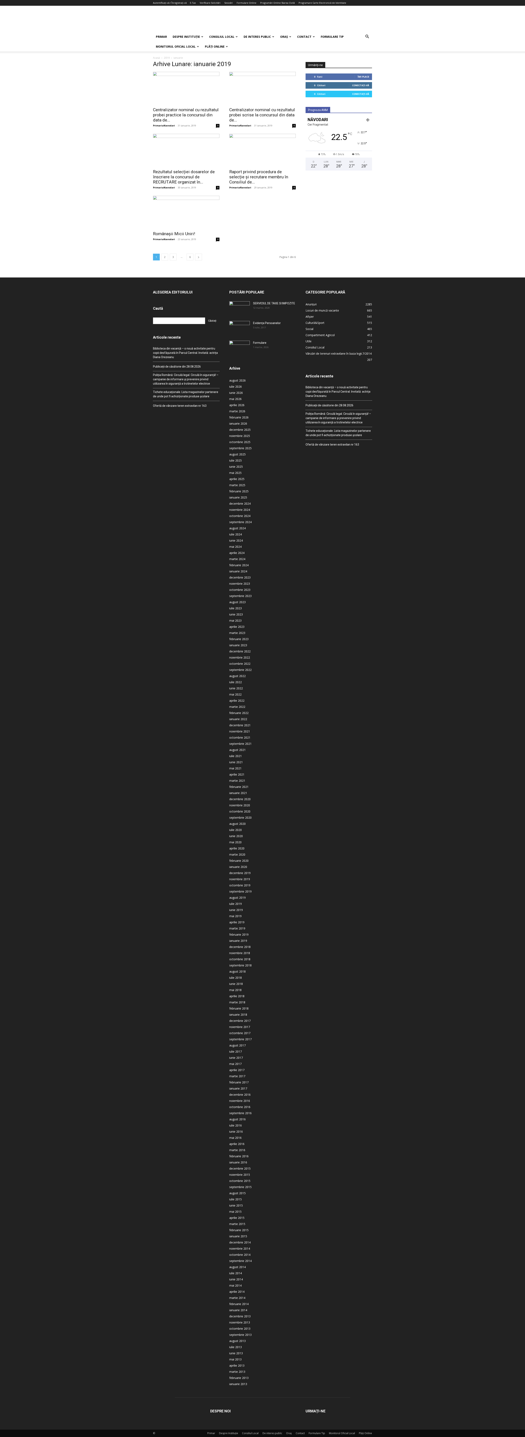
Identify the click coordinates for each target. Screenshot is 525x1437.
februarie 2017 (239, 1082)
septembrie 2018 (240, 965)
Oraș (284, 37)
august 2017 (237, 1045)
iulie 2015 (235, 1199)
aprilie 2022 (236, 700)
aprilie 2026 (236, 405)
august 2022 (237, 676)
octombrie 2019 (239, 885)
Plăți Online (215, 46)
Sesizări (228, 2)
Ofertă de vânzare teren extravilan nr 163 (180, 405)
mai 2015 (235, 1212)
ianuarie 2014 (238, 1310)
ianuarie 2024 (238, 571)
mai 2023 (235, 620)
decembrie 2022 (240, 651)
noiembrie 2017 (239, 1027)
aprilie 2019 (236, 922)
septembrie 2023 (240, 596)
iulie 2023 (235, 608)
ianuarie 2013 (238, 1384)
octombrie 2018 (239, 959)
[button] (367, 37)
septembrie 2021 (240, 744)
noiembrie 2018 (239, 953)
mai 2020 (235, 842)
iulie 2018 (235, 978)
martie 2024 (237, 559)
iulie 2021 (235, 756)
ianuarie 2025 (238, 497)
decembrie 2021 (240, 725)
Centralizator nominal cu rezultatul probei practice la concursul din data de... (186, 115)
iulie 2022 (235, 682)
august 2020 (237, 824)
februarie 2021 (239, 787)
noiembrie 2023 (239, 584)
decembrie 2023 (240, 577)
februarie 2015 (239, 1230)
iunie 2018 (236, 984)
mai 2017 (235, 1064)
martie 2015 (237, 1224)
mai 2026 (235, 399)
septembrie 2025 (240, 448)
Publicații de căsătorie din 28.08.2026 (177, 366)
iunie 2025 (236, 467)
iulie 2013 (235, 1347)
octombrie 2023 (239, 590)
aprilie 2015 (236, 1218)
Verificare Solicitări (210, 2)
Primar (161, 37)
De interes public (257, 37)
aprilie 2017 (236, 1070)
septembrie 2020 (240, 817)
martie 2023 (237, 633)
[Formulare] (239, 348)
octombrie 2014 (239, 1255)
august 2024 (237, 528)
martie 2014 (237, 1298)
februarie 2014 (239, 1304)
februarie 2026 (239, 417)
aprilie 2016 (236, 1144)
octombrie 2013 (239, 1328)
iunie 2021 (236, 762)
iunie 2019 (236, 910)
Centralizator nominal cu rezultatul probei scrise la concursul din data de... (262, 115)
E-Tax (193, 2)
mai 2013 (235, 1359)
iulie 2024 (235, 534)
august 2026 (237, 380)
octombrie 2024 (239, 516)
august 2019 (237, 898)
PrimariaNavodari (164, 125)
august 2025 (237, 454)
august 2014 (237, 1267)
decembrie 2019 (240, 873)
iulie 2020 (235, 830)
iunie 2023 (236, 614)
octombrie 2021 (239, 737)
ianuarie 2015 (238, 1236)
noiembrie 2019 (239, 879)
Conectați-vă (360, 85)
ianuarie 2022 (238, 719)
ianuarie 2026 (238, 423)
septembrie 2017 (240, 1039)
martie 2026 (237, 411)
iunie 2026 (236, 393)
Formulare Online (246, 2)
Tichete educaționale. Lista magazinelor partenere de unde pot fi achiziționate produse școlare (185, 394)
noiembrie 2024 (239, 510)
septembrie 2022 (240, 670)
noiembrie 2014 (239, 1248)
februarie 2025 (239, 491)
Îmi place (363, 76)
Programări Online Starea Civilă (277, 2)
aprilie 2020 (236, 848)
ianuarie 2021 (238, 793)
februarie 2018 (239, 1008)
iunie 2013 (236, 1353)
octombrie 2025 (239, 442)
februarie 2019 (239, 934)
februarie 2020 (239, 861)
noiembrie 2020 (239, 805)
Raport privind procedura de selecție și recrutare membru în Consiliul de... (258, 176)
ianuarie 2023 (238, 645)
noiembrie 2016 (239, 1101)
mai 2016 (235, 1138)
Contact (304, 37)
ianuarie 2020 (238, 867)
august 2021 (237, 750)
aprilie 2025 (236, 479)
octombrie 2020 (239, 811)
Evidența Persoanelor (267, 323)
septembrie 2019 (240, 891)
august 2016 (237, 1119)
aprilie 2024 (236, 553)
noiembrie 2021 (239, 731)
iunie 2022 (236, 688)
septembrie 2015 (240, 1187)
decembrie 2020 (240, 799)
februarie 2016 (239, 1156)
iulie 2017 (235, 1051)
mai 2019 (235, 916)
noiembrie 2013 (239, 1322)
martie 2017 (237, 1076)
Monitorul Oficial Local (176, 46)
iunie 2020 (236, 836)
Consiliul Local (221, 37)
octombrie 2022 (239, 664)
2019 (167, 58)
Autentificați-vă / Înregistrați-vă (170, 2)
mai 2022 (235, 694)
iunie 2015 (236, 1205)
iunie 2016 (236, 1131)
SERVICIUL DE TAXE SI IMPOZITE (274, 303)
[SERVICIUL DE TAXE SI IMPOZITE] (239, 308)
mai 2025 (235, 473)
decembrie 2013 (240, 1316)
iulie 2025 (235, 460)
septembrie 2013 (240, 1335)
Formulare (259, 342)
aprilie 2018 (236, 996)
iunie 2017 (236, 1058)
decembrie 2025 (240, 430)
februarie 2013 (239, 1378)
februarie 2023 (239, 639)
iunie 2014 (236, 1279)
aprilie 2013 (236, 1365)
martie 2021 (237, 781)
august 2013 (237, 1341)
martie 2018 (237, 1002)
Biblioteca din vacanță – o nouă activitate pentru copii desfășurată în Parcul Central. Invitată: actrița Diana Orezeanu (185, 353)
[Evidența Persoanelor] (239, 328)
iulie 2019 (235, 904)
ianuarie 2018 (238, 1014)
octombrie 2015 (239, 1181)
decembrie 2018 (240, 947)
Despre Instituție (186, 37)
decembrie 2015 (240, 1168)
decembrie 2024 (240, 503)
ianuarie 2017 (238, 1088)
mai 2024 (235, 547)
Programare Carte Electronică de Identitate (322, 2)
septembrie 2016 (240, 1113)
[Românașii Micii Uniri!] (186, 212)
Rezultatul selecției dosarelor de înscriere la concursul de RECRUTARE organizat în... (184, 176)
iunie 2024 (236, 540)
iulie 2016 (235, 1125)
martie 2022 (237, 707)
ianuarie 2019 (238, 941)
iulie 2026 (235, 386)
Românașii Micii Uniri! (174, 233)
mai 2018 (235, 990)
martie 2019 (237, 928)
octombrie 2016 (239, 1107)
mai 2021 (235, 768)
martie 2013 (237, 1372)
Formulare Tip (332, 37)
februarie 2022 (239, 713)
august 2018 (237, 971)
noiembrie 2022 (239, 657)
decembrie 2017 (240, 1021)
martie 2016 (237, 1150)
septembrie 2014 (240, 1261)
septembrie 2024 (240, 522)
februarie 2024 (239, 565)
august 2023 (237, 602)
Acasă (156, 58)
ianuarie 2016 (238, 1162)
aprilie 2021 (236, 774)
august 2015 (237, 1193)
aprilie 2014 (236, 1292)
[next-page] (198, 257)
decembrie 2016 (240, 1095)
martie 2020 (237, 854)
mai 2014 (235, 1285)
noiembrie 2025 (239, 436)
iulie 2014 (235, 1273)
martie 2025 (237, 485)
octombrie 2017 (239, 1033)
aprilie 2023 (236, 627)
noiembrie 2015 (239, 1175)
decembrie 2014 (240, 1242)
